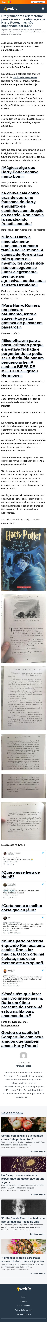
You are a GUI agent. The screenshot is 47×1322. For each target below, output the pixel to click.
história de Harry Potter (25, 77)
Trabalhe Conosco (23, 1314)
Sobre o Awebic (23, 1306)
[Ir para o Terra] (6, 2)
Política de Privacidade (23, 1310)
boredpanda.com (10, 1025)
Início (23, 1297)
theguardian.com (17, 1022)
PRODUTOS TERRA (37, 2)
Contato (23, 1301)
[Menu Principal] (43, 9)
